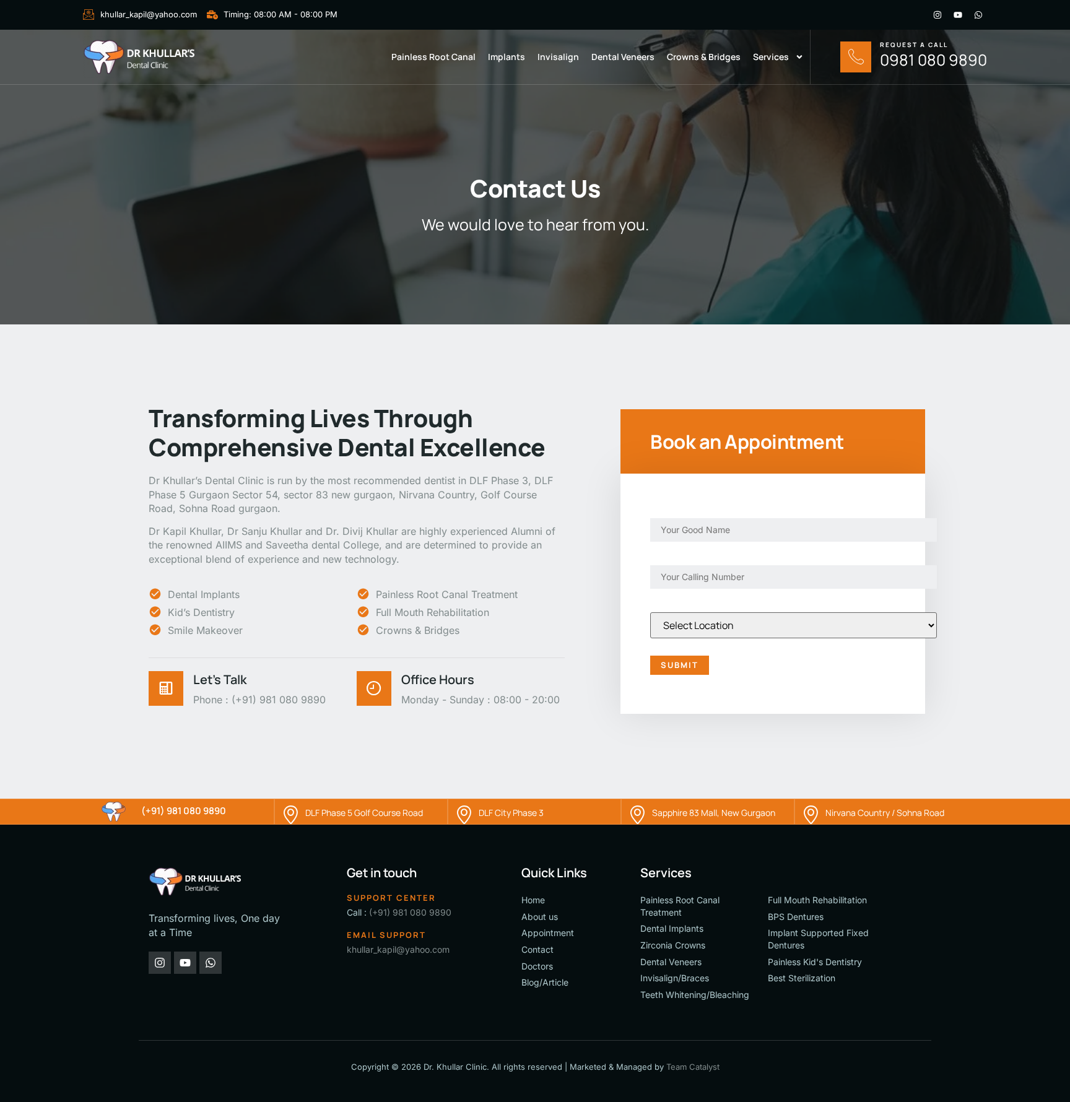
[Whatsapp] (978, 15)
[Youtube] (958, 15)
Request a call (914, 44)
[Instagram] (937, 15)
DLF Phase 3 (498, 480)
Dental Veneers (623, 57)
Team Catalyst (693, 1067)
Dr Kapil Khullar (185, 531)
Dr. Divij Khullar (362, 531)
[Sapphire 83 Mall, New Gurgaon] (637, 811)
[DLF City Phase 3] (464, 811)
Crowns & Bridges (704, 57)
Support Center (391, 897)
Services (771, 57)
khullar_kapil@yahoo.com (398, 949)
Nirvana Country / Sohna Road (884, 812)
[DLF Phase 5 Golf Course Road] (290, 811)
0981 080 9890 (933, 60)
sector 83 (306, 494)
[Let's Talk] (166, 688)
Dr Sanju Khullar (264, 531)
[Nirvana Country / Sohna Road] (810, 811)
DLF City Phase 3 (511, 812)
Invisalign (558, 57)
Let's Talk (219, 679)
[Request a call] (855, 56)
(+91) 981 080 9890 (183, 810)
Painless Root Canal (433, 57)
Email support (386, 934)
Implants (506, 57)
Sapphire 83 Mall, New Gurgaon (713, 812)
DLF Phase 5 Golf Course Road (364, 812)
